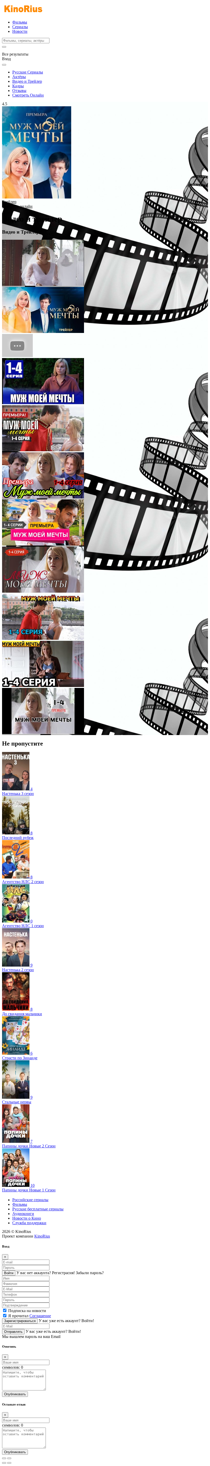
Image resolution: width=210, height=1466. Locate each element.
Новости (19, 31)
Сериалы (20, 27)
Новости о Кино (26, 1218)
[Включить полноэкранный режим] (9, 1458)
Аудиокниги (23, 1213)
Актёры (19, 77)
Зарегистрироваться (20, 1321)
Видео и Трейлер (27, 81)
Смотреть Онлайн (28, 95)
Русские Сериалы (27, 72)
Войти (8, 1273)
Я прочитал (29, 1316)
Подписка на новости (27, 1310)
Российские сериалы (30, 1200)
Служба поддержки (29, 1223)
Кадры (18, 86)
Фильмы (19, 22)
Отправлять (13, 1332)
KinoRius (42, 1236)
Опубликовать (15, 1394)
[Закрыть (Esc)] (4, 1458)
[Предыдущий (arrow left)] (4, 1463)
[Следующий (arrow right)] (9, 1463)
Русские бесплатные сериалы (38, 1209)
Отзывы (19, 90)
